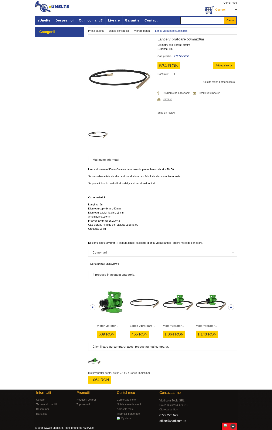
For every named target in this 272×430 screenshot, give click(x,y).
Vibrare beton (142, 30)
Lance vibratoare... (142, 325)
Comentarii (100, 252)
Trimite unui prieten (209, 93)
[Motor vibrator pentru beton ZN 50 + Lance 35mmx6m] (178, 303)
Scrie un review (166, 112)
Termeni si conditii (46, 404)
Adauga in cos (224, 65)
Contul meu (230, 2)
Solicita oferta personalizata (219, 81)
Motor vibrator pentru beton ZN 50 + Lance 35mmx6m (119, 372)
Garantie (132, 20)
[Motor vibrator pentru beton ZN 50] (112, 303)
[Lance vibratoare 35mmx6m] (145, 303)
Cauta (230, 20)
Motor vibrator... (107, 325)
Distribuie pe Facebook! (176, 93)
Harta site (41, 413)
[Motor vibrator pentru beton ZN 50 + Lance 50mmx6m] (211, 303)
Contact (151, 20)
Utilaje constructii (119, 30)
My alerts (125, 418)
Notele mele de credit (129, 404)
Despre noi (64, 20)
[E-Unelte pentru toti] (52, 6)
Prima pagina (96, 30)
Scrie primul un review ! (104, 263)
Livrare (114, 20)
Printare (167, 99)
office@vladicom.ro (172, 421)
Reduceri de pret (86, 399)
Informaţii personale (128, 413)
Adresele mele (125, 409)
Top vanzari (83, 404)
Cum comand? (91, 20)
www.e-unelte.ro (53, 427)
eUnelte (44, 20)
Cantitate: (163, 74)
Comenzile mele (126, 399)
